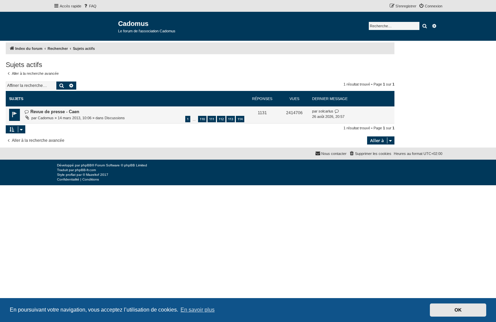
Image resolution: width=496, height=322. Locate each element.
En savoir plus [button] (198, 310)
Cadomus (46, 118)
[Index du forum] (86, 25)
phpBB (86, 165)
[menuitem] (90, 6)
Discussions (115, 118)
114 (240, 119)
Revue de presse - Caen (54, 111)
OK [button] (458, 310)
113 (230, 119)
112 (221, 119)
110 (202, 119)
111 (211, 119)
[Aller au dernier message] (336, 111)
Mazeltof (92, 174)
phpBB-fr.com (85, 170)
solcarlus (326, 111)
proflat (71, 174)
